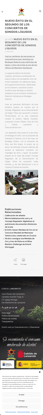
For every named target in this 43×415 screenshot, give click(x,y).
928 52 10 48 (11, 307)
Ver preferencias (21, 407)
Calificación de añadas (15, 215)
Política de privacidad (10, 316)
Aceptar (21, 395)
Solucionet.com (21, 327)
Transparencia (7, 321)
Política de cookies (10, 412)
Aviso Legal (34, 412)
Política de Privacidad (23, 412)
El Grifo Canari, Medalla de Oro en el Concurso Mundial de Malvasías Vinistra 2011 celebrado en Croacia (21, 233)
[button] (40, 372)
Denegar (21, 401)
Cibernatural (34, 327)
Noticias (10, 51)
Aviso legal (6, 313)
